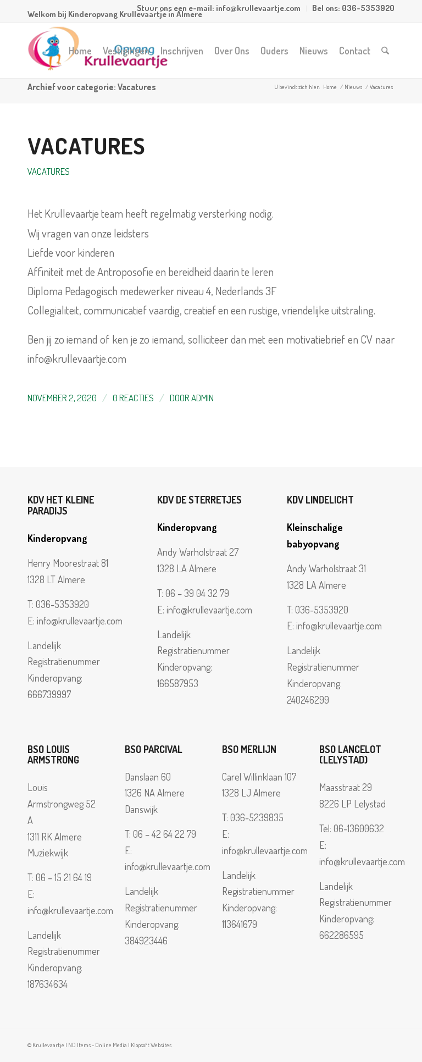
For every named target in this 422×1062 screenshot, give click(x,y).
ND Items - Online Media (97, 1045)
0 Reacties (133, 397)
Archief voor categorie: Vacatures (91, 86)
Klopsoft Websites (151, 1045)
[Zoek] (385, 50)
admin (202, 397)
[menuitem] (219, 8)
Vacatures (86, 145)
